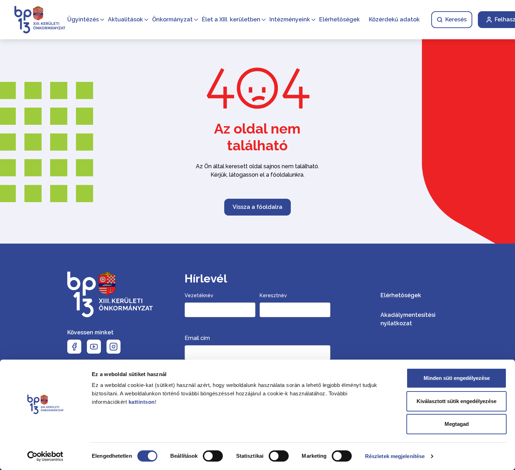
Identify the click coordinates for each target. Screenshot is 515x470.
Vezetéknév (199, 295)
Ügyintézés (83, 19)
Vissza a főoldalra (257, 207)
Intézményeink (289, 19)
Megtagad (457, 424)
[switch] (213, 456)
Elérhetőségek (339, 19)
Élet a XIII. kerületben (231, 19)
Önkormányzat (172, 19)
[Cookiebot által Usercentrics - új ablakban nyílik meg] (45, 456)
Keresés (456, 19)
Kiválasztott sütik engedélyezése (456, 401)
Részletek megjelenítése (395, 456)
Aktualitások (125, 19)
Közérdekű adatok (394, 19)
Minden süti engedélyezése (457, 378)
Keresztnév (273, 295)
